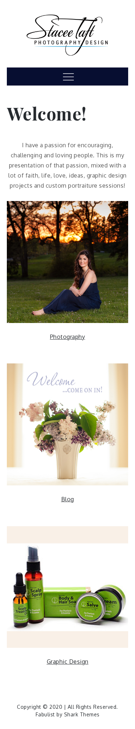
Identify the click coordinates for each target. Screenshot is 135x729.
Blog (67, 499)
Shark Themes (82, 714)
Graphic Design (68, 661)
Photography (67, 336)
